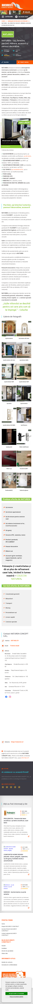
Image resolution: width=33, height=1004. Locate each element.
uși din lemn (27, 156)
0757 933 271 (25, 758)
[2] (7, 787)
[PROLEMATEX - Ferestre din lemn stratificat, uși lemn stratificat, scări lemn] (10, 813)
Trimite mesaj (24, 62)
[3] (11, 787)
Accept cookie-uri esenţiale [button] (16, 993)
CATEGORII (9, 16)
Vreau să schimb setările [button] (16, 996)
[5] (19, 787)
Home (3, 21)
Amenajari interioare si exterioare (18, 21)
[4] (15, 787)
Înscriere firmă (23, 16)
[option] (16, 12)
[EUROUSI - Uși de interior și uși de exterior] (10, 886)
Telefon (5, 62)
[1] (3, 787)
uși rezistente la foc (17, 169)
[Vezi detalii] (28, 836)
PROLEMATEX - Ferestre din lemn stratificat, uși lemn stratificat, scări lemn (16, 821)
